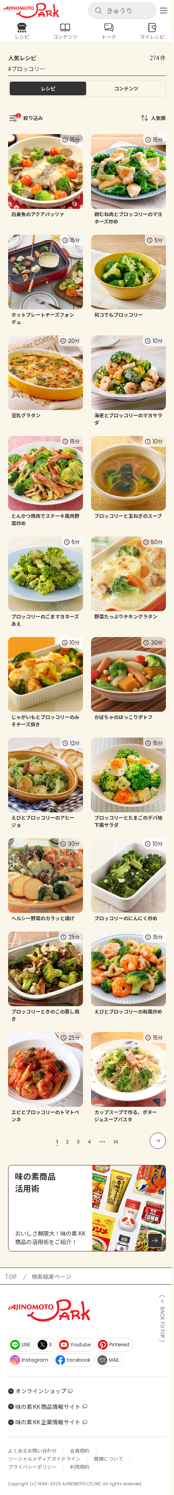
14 (115, 1141)
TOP (11, 1276)
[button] (122, 10)
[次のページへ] (158, 1141)
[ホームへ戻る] (31, 10)
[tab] (126, 88)
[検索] (98, 11)
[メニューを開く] (163, 10)
